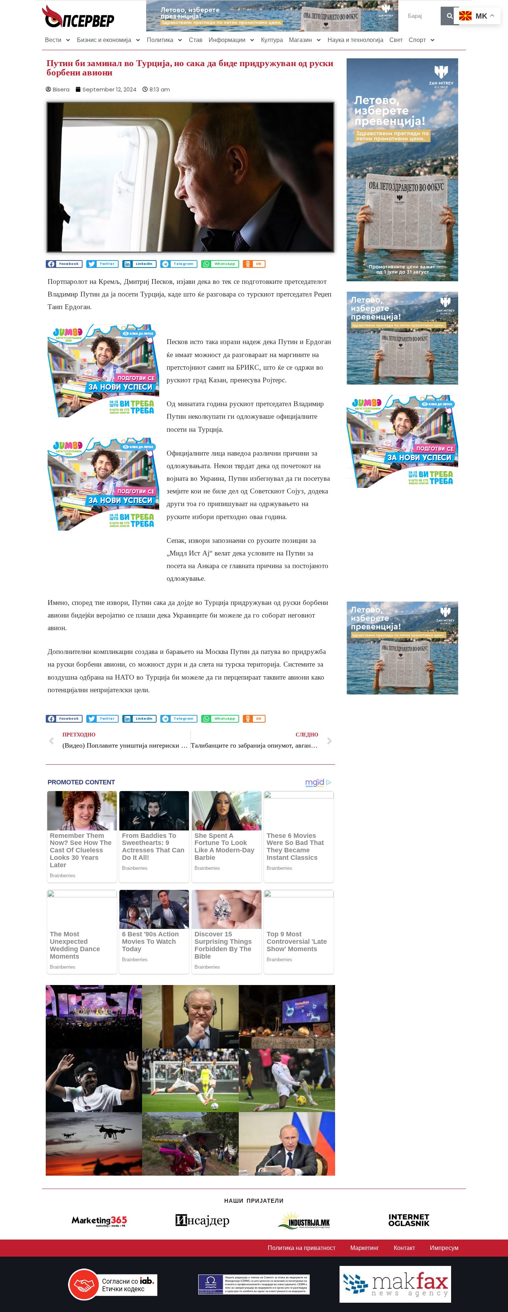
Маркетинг (364, 1248)
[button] (64, 264)
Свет (396, 40)
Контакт (404, 1248)
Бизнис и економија (104, 40)
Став (196, 40)
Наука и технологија (355, 40)
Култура (272, 40)
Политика (160, 40)
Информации (227, 40)
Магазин (300, 40)
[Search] (450, 16)
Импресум (444, 1248)
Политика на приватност (301, 1248)
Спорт (417, 40)
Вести (53, 40)
